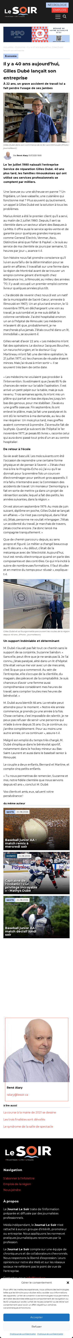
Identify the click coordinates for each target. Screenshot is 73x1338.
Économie (20, 47)
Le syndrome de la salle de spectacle (28, 1126)
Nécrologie (57, 5)
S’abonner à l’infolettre (18, 1178)
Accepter (36, 1317)
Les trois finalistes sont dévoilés (24, 1119)
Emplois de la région (17, 1184)
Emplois (59, 10)
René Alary (22, 155)
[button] (68, 1282)
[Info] (36, 34)
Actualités (8, 47)
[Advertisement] (36, 976)
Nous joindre (12, 1190)
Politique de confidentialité (23, 1334)
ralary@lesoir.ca (17, 1094)
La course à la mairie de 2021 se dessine (29, 1112)
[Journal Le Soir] (21, 11)
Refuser (37, 1326)
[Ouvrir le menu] (57, 17)
